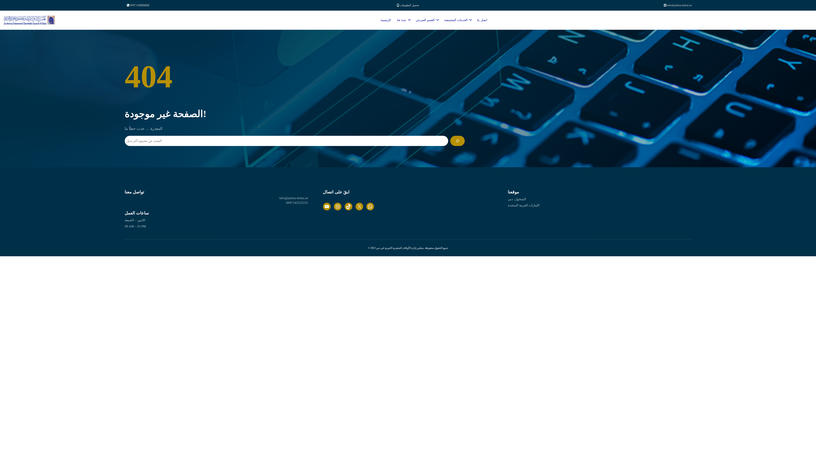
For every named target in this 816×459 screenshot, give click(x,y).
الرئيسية (386, 20)
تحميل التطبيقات (409, 5)
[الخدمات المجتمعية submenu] (470, 19)
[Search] (457, 141)
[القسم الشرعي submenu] (437, 19)
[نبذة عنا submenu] (408, 19)
